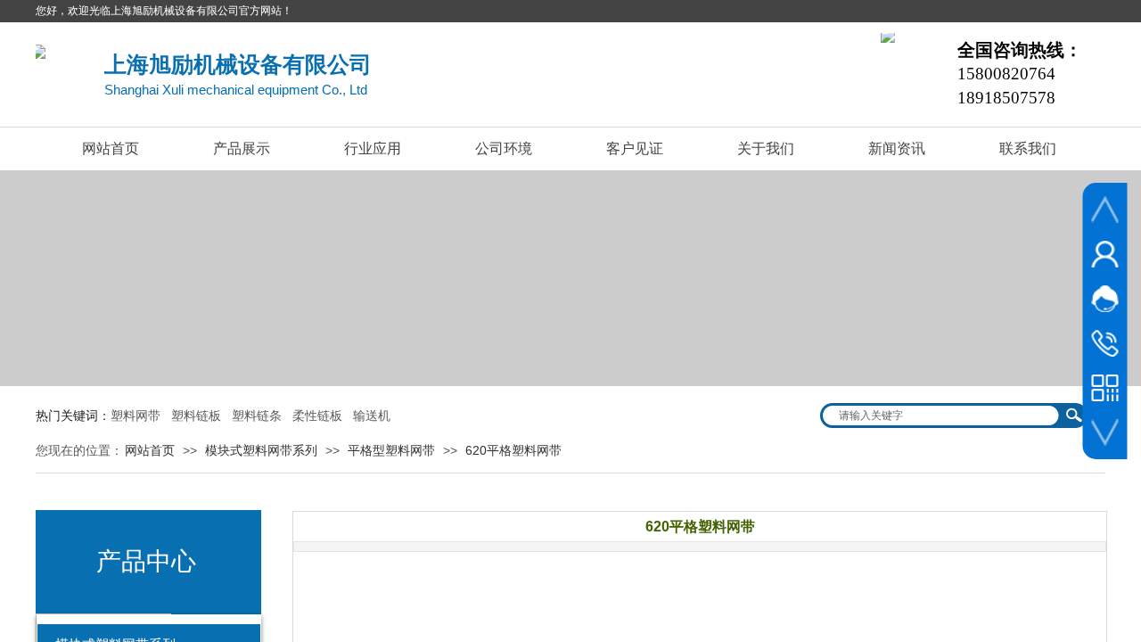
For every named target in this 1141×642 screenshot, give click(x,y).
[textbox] (942, 415)
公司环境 (503, 148)
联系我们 (1027, 148)
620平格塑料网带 (513, 450)
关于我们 (765, 148)
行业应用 (372, 148)
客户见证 (634, 148)
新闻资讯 (896, 148)
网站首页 (110, 148)
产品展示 (241, 148)
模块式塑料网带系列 (261, 450)
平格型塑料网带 (391, 450)
